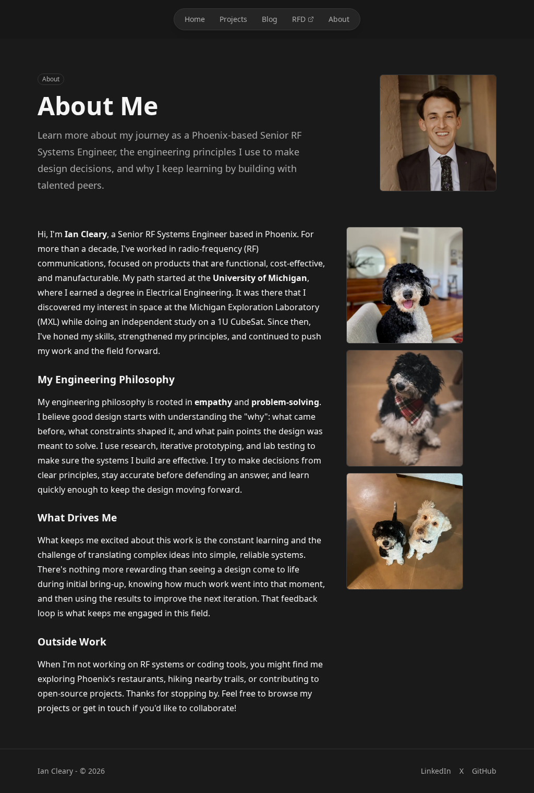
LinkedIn (436, 771)
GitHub (484, 771)
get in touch (106, 708)
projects (54, 708)
